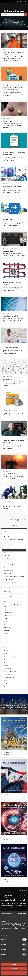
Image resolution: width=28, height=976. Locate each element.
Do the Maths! (7, 379)
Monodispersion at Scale (10, 316)
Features (6, 550)
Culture (6, 618)
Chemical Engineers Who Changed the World (13, 540)
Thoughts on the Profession (11, 565)
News (5, 648)
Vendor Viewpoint (8, 573)
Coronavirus (7, 615)
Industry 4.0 (7, 639)
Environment (8, 118)
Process (7, 83)
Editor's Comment (8, 547)
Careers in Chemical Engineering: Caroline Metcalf (13, 53)
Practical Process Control (10, 582)
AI (4, 686)
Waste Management (9, 677)
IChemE (7, 183)
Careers (7, 49)
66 (11, 522)
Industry (7, 280)
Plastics (6, 683)
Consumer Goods (8, 612)
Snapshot (6, 562)
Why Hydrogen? (8, 219)
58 (8, 519)
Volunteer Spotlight (8, 570)
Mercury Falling (8, 121)
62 (17, 519)
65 (24, 519)
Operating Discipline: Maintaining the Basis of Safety (14, 154)
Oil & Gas (7, 471)
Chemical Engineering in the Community (14, 576)
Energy (6, 216)
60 (12, 519)
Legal (6, 408)
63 (20, 519)
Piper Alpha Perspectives (10, 657)
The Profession (8, 376)
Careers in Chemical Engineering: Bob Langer (13, 441)
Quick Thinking (8, 251)
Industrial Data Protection (11, 411)
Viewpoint (6, 568)
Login (25, 1)
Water (5, 680)
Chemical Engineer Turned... (11, 544)
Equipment (6, 630)
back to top (22, 891)
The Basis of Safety (9, 504)
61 (15, 519)
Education (7, 345)
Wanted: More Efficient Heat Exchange (12, 284)
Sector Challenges (8, 559)
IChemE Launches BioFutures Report (12, 187)
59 (10, 519)
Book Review (7, 536)
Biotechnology (7, 596)
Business (6, 599)
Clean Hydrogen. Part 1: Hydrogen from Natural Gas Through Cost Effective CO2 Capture (13, 88)
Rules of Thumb (8, 556)
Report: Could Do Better (10, 474)
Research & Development (11, 248)
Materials (6, 645)
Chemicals (6, 609)
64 (22, 519)
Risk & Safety (8, 150)
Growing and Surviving (10, 348)
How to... (6, 553)
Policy (5, 663)
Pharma (6, 660)
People (5, 654)
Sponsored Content (8, 579)
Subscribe (18, 1)
